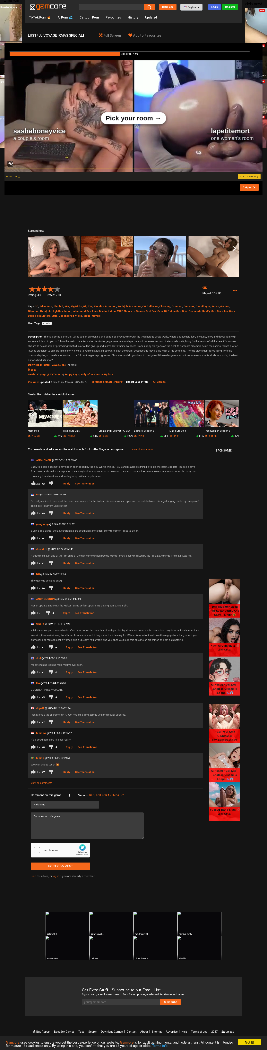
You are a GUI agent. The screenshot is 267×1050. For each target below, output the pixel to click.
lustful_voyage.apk (54, 364)
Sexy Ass (222, 311)
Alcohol (58, 306)
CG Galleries (150, 306)
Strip (54, 315)
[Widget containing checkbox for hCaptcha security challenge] (60, 850)
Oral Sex (151, 311)
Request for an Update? (106, 795)
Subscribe (170, 1002)
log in (56, 876)
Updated (151, 17)
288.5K (71, 436)
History (133, 17)
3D (36, 306)
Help (184, 1031)
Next (234, 248)
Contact (131, 1031)
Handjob (45, 311)
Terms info (160, 1045)
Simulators (43, 315)
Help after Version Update (97, 374)
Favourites (113, 17)
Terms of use (199, 1031)
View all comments (142, 449)
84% (95, 436)
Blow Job (110, 306)
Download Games (112, 1031)
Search (92, 1031)
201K (141, 436)
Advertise (172, 1031)
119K (176, 436)
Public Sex (174, 311)
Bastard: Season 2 (144, 431)
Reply (66, 483)
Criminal (177, 306)
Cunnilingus (203, 306)
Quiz (185, 311)
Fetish (215, 306)
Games (224, 306)
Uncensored (66, 315)
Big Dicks (76, 306)
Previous (32, 248)
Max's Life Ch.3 (177, 431)
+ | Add (46, 323)
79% (60, 436)
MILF (120, 311)
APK (66, 306)
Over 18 (162, 311)
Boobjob (122, 306)
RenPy (206, 311)
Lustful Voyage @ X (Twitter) (45, 374)
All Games (159, 381)
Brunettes (135, 306)
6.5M (105, 436)
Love (95, 311)
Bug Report (43, 1031)
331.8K (213, 436)
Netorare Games (134, 311)
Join (33, 876)
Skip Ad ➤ (249, 187)
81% (201, 436)
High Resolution (61, 311)
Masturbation (107, 311)
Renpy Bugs (72, 374)
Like (40, 483)
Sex (213, 311)
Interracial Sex (82, 311)
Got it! (249, 1042)
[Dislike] (52, 483)
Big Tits (87, 306)
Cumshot (189, 306)
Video (78, 315)
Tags (81, 1031)
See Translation (85, 483)
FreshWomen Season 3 (217, 431)
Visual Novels (91, 315)
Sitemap (157, 1031)
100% (130, 436)
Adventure (45, 306)
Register (230, 6)
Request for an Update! (107, 382)
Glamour (33, 311)
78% (166, 436)
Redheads (195, 311)
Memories (33, 431)
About (144, 1031)
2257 (214, 1031)
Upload (169, 6)
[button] (191, 7)
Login (214, 6)
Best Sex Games (64, 1031)
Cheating (164, 306)
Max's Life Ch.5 (71, 431)
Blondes (99, 306)
